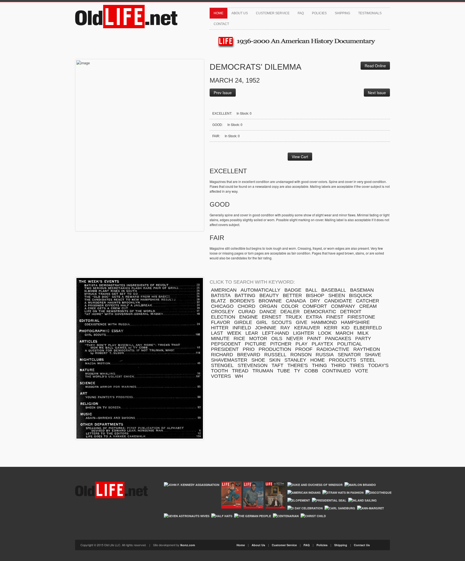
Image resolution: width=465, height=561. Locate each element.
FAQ (301, 13)
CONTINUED (336, 370)
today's (378, 365)
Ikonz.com (187, 545)
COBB (311, 370)
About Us (239, 13)
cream (368, 306)
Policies (319, 13)
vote (361, 370)
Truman (262, 370)
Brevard (248, 354)
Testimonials (370, 13)
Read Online (375, 65)
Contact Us (362, 545)
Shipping (342, 13)
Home (218, 13)
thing (319, 365)
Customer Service (273, 13)
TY (297, 370)
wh (239, 376)
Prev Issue (223, 92)
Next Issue (377, 92)
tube (283, 370)
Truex (294, 317)
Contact (221, 24)
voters (221, 376)
